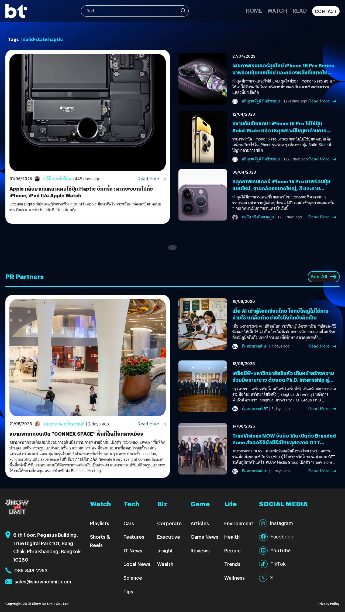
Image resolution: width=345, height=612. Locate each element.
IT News (132, 550)
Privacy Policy (329, 603)
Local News (136, 564)
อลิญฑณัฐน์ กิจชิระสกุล (261, 101)
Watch (277, 10)
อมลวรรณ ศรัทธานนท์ (64, 424)
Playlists (99, 523)
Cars (128, 523)
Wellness (234, 577)
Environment (238, 523)
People (232, 550)
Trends (232, 564)
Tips (128, 591)
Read (299, 10)
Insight (165, 550)
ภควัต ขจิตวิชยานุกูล (258, 217)
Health (232, 536)
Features (133, 536)
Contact (326, 11)
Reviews (200, 550)
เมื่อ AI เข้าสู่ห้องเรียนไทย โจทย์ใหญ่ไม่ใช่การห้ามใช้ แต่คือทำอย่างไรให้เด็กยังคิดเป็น (280, 314)
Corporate (169, 523)
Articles (200, 523)
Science (132, 577)
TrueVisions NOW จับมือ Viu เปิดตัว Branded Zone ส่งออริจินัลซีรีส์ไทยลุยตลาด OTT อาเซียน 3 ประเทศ (284, 442)
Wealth (165, 564)
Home (254, 10)
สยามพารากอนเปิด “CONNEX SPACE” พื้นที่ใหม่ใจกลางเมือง (76, 433)
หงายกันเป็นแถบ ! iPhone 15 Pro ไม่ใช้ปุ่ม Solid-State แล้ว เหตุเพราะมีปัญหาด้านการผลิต (279, 130)
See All (319, 276)
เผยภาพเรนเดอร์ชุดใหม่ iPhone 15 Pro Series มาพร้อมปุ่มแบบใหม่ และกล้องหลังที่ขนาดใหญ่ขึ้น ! (283, 72)
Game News (204, 536)
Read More (148, 179)
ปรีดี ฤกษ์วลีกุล (57, 179)
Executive (168, 536)
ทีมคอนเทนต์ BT (255, 346)
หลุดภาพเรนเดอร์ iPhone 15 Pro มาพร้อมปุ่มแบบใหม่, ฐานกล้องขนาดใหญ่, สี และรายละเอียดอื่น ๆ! (281, 188)
